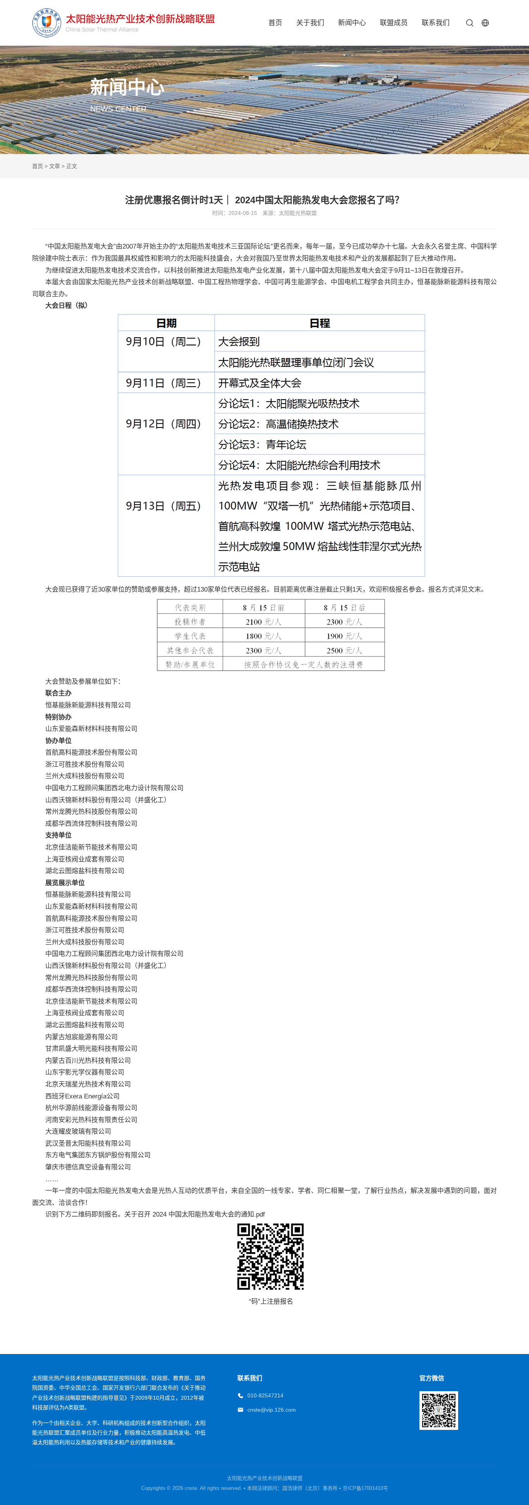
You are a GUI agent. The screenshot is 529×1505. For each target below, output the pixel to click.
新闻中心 (352, 23)
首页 (275, 23)
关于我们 (310, 23)
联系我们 (436, 23)
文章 (54, 166)
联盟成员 (394, 23)
